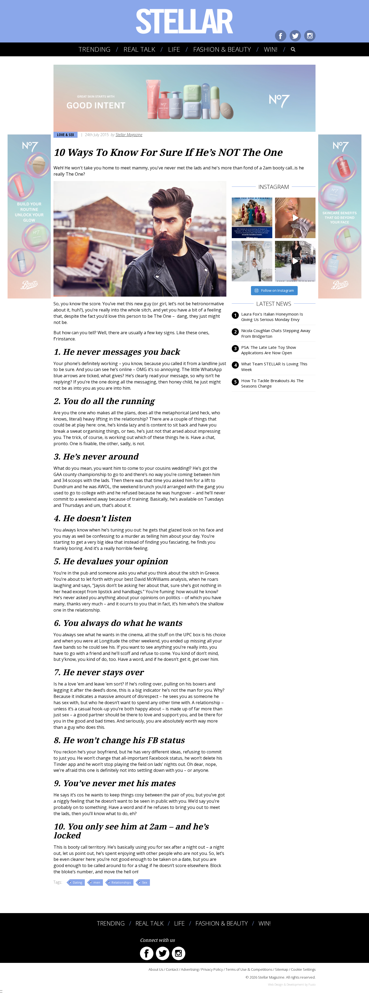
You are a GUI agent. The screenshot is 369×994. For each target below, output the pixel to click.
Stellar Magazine (129, 134)
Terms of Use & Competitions (249, 969)
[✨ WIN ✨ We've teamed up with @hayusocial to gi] (252, 218)
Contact (172, 969)
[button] (289, 49)
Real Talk (139, 49)
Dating (77, 882)
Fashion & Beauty (222, 49)
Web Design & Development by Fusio (292, 984)
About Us (156, 969)
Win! (270, 49)
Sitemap (281, 969)
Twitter (295, 35)
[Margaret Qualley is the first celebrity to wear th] (295, 261)
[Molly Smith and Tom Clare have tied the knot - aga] (252, 261)
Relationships (121, 882)
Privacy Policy (212, 969)
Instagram (310, 35)
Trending (94, 49)
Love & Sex (65, 134)
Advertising (190, 969)
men (96, 882)
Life (174, 49)
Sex (144, 882)
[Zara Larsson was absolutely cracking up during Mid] (295, 218)
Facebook (280, 35)
